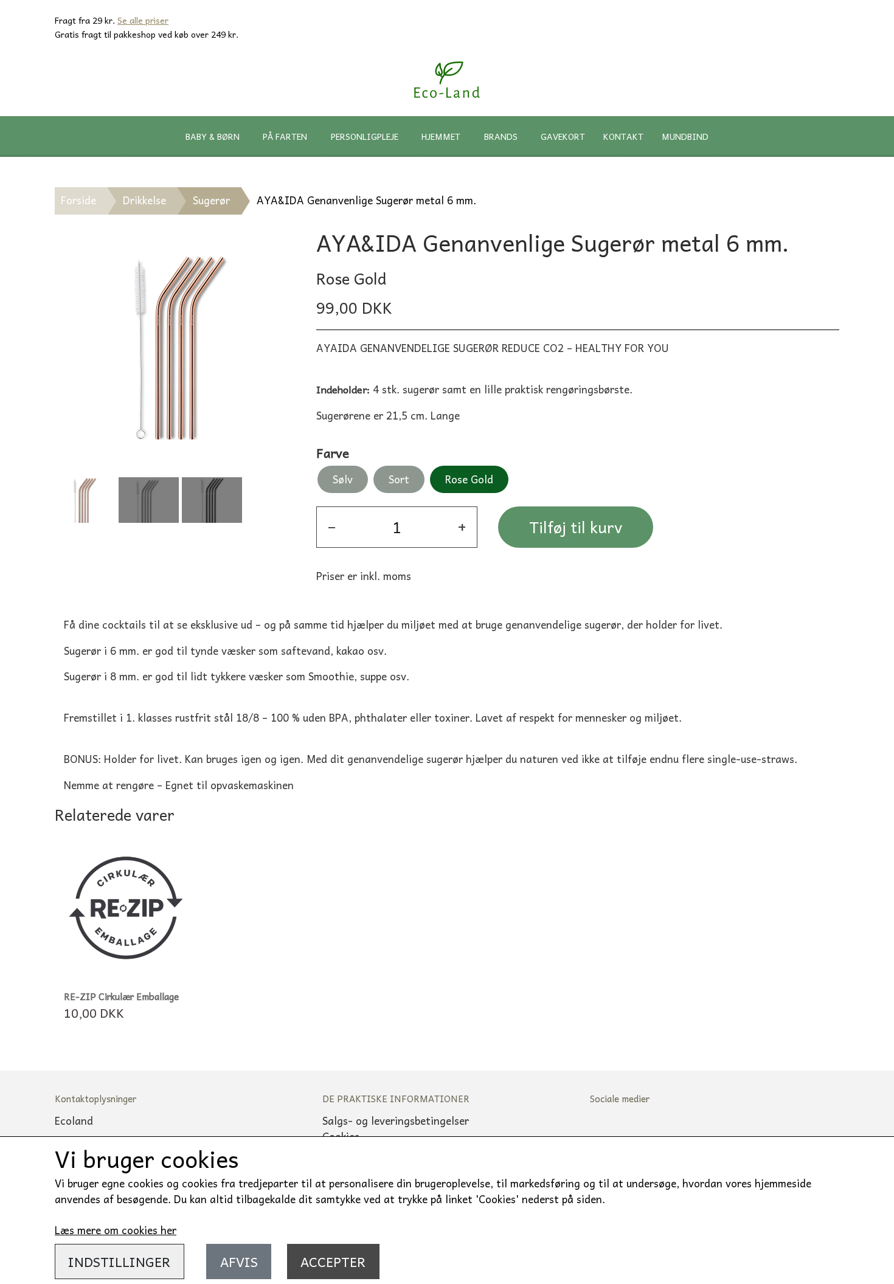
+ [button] (461, 526)
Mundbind (685, 136)
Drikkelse (144, 200)
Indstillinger (119, 1261)
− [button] (331, 526)
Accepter (333, 1261)
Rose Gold (469, 479)
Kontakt (623, 136)
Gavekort (563, 136)
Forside (78, 200)
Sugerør (211, 200)
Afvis (239, 1261)
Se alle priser (142, 20)
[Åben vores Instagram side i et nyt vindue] (651, 1134)
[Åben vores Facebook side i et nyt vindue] (608, 1134)
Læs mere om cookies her (115, 1229)
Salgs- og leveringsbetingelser (395, 1120)
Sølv (343, 479)
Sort (399, 479)
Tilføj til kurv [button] (575, 526)
